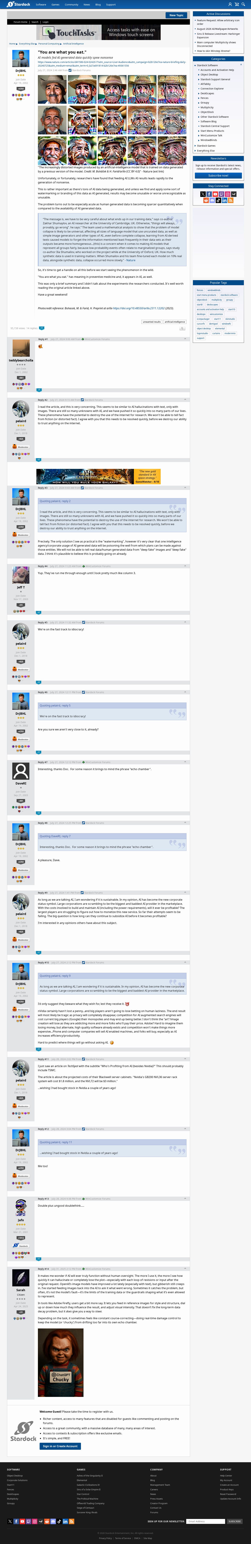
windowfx (226, 323)
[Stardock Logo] (18, 4)
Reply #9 (42, 892)
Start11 (10, 1484)
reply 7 (66, 836)
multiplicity (217, 299)
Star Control (83, 1494)
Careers (154, 1489)
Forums (154, 1512)
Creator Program (159, 1503)
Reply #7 (42, 762)
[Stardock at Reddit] (206, 200)
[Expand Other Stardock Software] (198, 117)
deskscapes (212, 304)
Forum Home (20, 21)
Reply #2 (42, 399)
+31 (21, 1312)
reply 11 (67, 1142)
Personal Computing (48, 43)
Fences (10, 1489)
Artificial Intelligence (73, 43)
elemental (220, 328)
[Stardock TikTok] (218, 200)
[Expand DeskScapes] (198, 93)
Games (55, 4)
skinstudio (230, 318)
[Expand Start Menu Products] (198, 131)
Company (156, 1469)
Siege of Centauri (85, 1507)
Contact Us (155, 1507)
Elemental (82, 1480)
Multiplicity (12, 1498)
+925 (20, 438)
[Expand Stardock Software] (195, 65)
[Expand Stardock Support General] (198, 79)
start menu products (206, 295)
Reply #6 (42, 692)
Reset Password (228, 1494)
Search (35, 21)
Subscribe (235, 1521)
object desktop (204, 328)
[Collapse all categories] (241, 64)
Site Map (148, 1538)
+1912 (21, 1237)
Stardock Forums (81, 70)
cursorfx (201, 323)
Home (12, 43)
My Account (226, 1480)
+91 (21, 604)
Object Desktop (15, 1475)
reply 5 (66, 705)
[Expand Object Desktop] (198, 75)
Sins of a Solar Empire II (88, 1489)
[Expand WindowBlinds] (198, 140)
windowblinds (214, 290)
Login (45, 21)
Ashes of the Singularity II (90, 1475)
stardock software (229, 295)
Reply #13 (43, 1198)
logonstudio (202, 333)
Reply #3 (42, 487)
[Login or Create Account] (230, 4)
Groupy (11, 1503)
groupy (229, 299)
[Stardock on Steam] (234, 194)
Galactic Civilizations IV (88, 1484)
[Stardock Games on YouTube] (215, 194)
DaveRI (21, 783)
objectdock (202, 299)
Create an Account (229, 1484)
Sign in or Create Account (60, 1446)
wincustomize (216, 314)
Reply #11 (43, 1059)
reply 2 (66, 501)
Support (111, 4)
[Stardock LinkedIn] (224, 200)
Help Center (226, 1475)
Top (185, 339)
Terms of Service (123, 1538)
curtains (216, 333)
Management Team (160, 1484)
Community (71, 4)
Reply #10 (43, 962)
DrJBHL (21, 71)
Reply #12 (43, 1129)
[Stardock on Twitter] (203, 194)
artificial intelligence (175, 321)
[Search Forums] (243, 4)
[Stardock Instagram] (228, 194)
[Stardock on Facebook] (209, 194)
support (200, 338)
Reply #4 (42, 566)
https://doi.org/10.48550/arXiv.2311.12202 (139, 308)
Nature (130, 260)
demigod (213, 323)
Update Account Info (230, 1498)
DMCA (137, 1538)
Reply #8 (42, 823)
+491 (20, 800)
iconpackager (203, 318)
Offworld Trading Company (90, 1503)
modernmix (230, 333)
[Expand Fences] (198, 98)
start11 (217, 318)
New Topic (176, 15)
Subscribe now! (218, 175)
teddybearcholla (21, 360)
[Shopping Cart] (237, 4)
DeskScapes (13, 1494)
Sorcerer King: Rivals (87, 1512)
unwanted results (152, 321)
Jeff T (21, 587)
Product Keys (227, 1489)
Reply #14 (43, 1268)
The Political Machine (87, 1498)
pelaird (21, 421)
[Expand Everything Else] (195, 151)
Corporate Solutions (17, 1480)
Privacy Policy (105, 1538)
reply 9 (66, 976)
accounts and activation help (210, 309)
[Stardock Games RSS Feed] (231, 200)
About (153, 1475)
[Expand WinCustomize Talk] (198, 136)
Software (41, 4)
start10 (231, 309)
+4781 (21, 88)
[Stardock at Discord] (212, 200)
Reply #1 (43, 339)
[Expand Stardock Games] (195, 146)
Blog (98, 4)
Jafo (21, 1220)
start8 (200, 304)
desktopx (201, 314)
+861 (21, 377)
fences (200, 290)
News (87, 4)
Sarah (20, 1290)
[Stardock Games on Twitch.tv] (221, 194)
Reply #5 (42, 622)
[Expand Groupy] (198, 103)
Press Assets (156, 1498)
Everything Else (27, 43)
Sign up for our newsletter (166, 1521)
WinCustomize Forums (97, 339)
